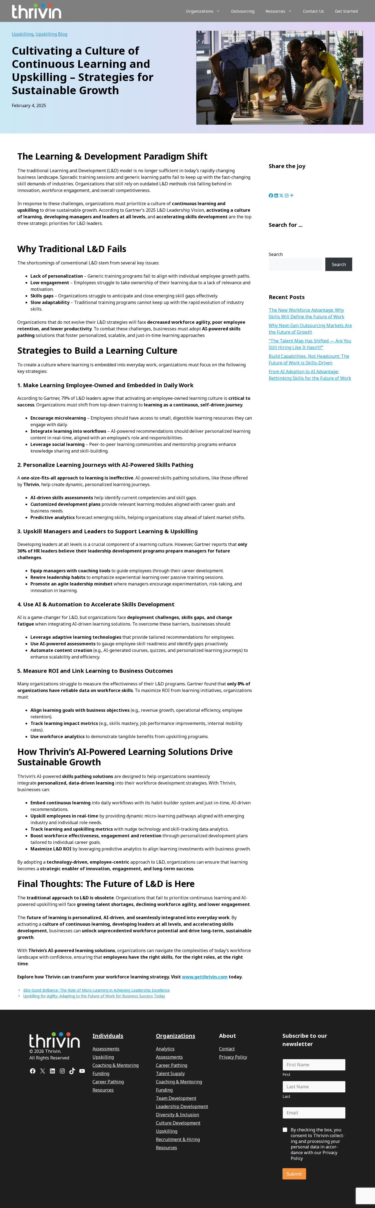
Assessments (106, 1049)
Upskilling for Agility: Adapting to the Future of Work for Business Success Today (94, 995)
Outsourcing (242, 11)
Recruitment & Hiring (178, 1139)
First (286, 1074)
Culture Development (178, 1123)
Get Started (346, 11)
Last (286, 1096)
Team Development (176, 1098)
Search (276, 254)
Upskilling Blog (51, 34)
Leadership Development (182, 1106)
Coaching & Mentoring (116, 1065)
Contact (227, 1049)
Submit (294, 1174)
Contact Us (313, 11)
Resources (275, 11)
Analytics (165, 1049)
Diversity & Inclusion (177, 1115)
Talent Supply (170, 1073)
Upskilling (22, 34)
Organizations (199, 11)
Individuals (108, 1035)
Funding (101, 1073)
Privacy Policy (233, 1057)
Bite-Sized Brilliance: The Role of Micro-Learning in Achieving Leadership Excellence (96, 990)
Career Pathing (108, 1082)
